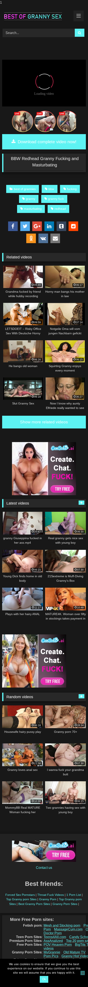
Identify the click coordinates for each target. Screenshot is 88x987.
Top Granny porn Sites (21, 899)
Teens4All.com (55, 937)
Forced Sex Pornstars (20, 894)
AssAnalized (53, 941)
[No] (83, 973)
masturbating (33, 208)
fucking (72, 189)
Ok (44, 979)
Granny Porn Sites (65, 904)
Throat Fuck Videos (50, 894)
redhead (60, 208)
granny (30, 198)
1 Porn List (73, 894)
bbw (51, 189)
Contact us (44, 867)
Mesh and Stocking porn (62, 925)
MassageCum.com (68, 929)
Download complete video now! (46, 141)
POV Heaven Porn (58, 944)
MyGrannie (52, 952)
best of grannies (25, 189)
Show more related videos (44, 422)
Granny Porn (47, 899)
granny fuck (56, 198)
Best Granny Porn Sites (34, 904)
